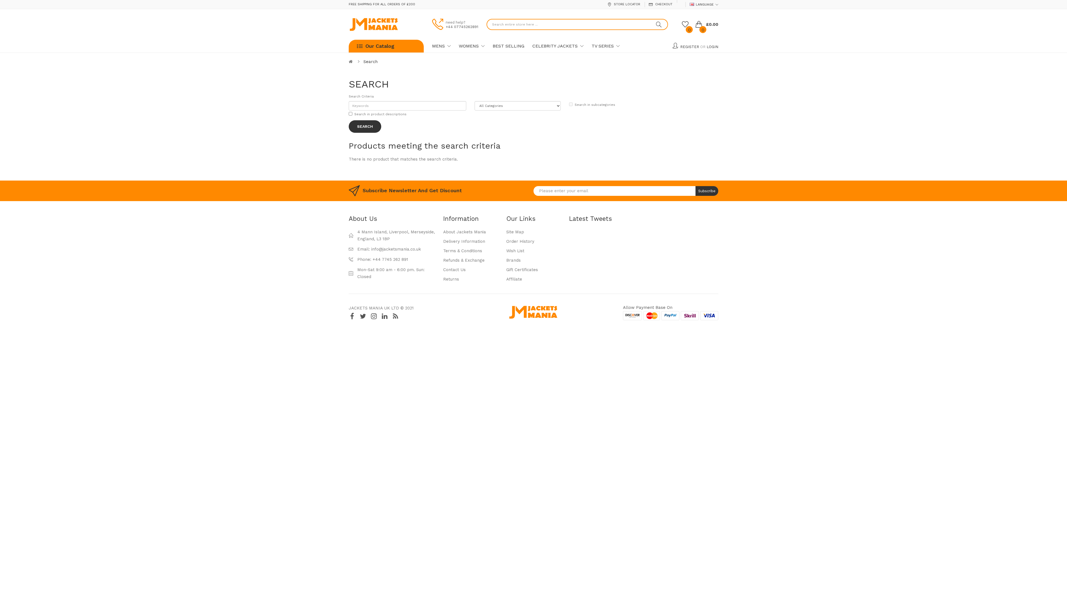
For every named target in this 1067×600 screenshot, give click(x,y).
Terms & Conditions (462, 250)
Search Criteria (361, 96)
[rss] (395, 316)
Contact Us (454, 269)
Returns (451, 279)
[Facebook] (352, 316)
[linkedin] (384, 316)
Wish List (515, 250)
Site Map (515, 231)
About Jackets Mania (464, 231)
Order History (520, 241)
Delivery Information (464, 241)
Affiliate (514, 279)
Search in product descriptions (380, 114)
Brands (513, 260)
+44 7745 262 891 (390, 259)
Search (370, 61)
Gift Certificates (522, 269)
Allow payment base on (647, 307)
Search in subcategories (595, 105)
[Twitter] (363, 316)
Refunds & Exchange (464, 260)
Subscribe (707, 191)
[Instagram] (373, 316)
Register (689, 47)
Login (712, 47)
